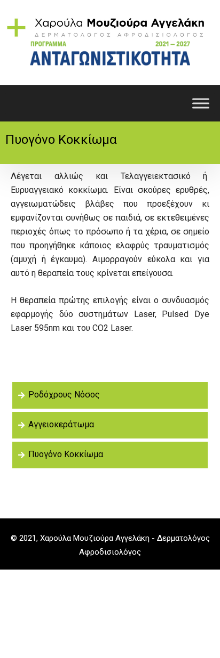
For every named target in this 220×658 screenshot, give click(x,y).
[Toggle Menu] (200, 103)
